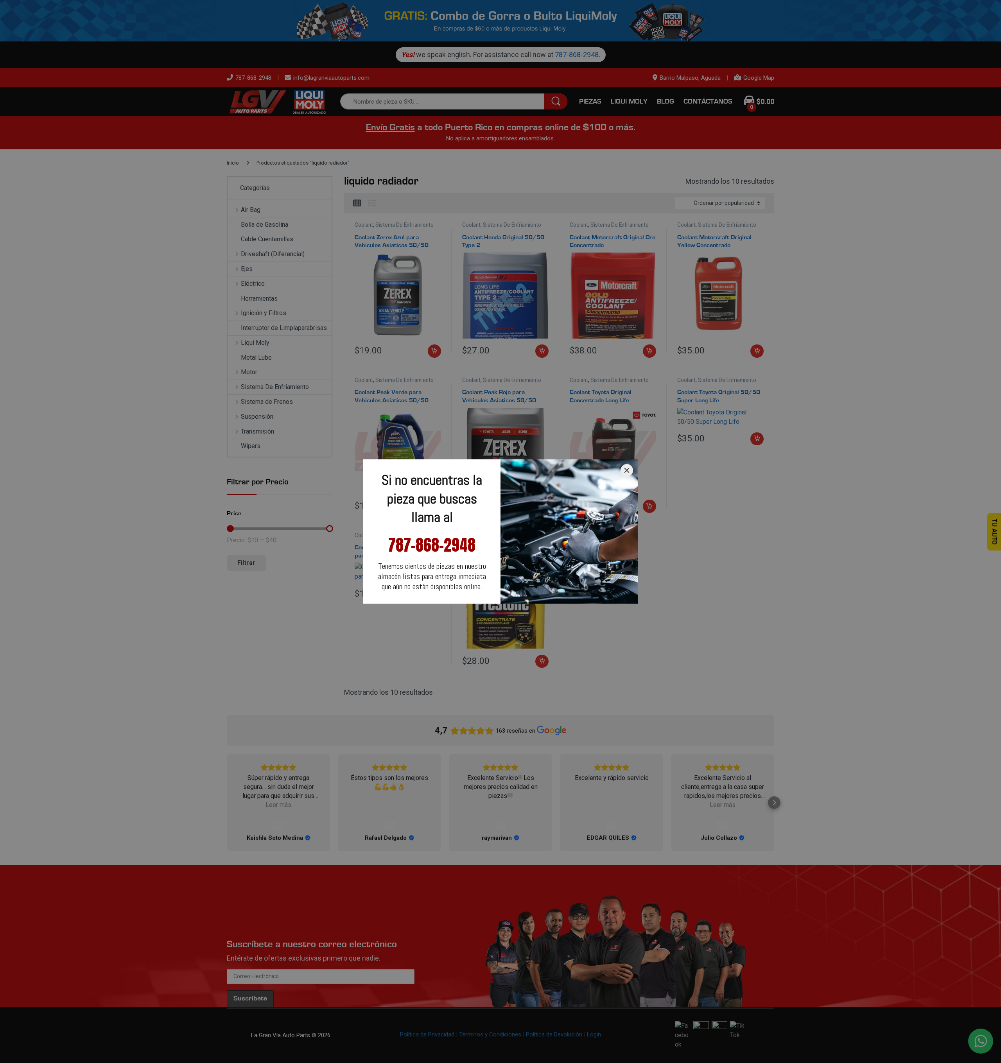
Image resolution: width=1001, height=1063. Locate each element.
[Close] (627, 470)
